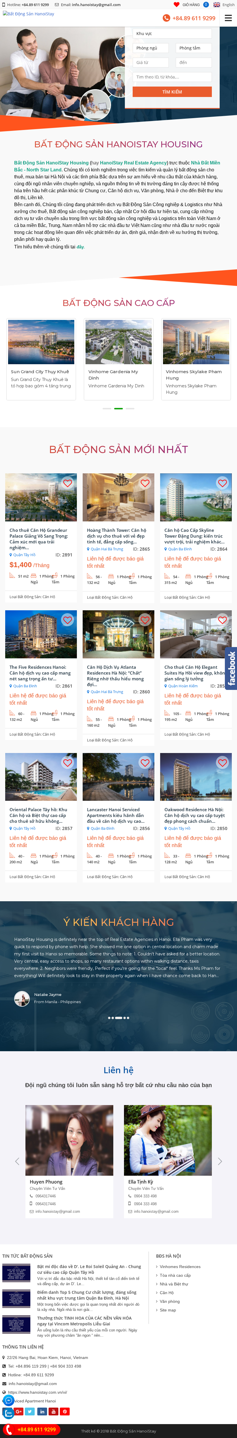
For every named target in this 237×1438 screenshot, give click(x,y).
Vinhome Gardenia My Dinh (35, 375)
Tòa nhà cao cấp (175, 1275)
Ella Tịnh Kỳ (140, 1182)
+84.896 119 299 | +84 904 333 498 (48, 1366)
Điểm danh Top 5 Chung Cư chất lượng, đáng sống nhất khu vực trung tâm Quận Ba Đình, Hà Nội (86, 1295)
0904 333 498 (145, 1196)
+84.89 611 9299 (38, 1375)
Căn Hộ (48, 596)
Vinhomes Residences (180, 1266)
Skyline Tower (181, 367)
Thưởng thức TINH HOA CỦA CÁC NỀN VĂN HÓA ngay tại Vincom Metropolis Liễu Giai (84, 1321)
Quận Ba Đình (180, 549)
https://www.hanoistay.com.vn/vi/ (37, 1392)
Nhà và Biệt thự (174, 1284)
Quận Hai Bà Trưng (107, 549)
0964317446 (46, 1196)
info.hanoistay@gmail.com (96, 4)
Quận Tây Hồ (24, 554)
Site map (168, 1310)
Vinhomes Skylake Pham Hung (116, 375)
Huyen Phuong (46, 1182)
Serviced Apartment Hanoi (32, 1401)
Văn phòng (170, 1301)
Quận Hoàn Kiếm (183, 685)
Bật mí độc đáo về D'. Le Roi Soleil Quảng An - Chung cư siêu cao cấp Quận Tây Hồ (89, 1269)
